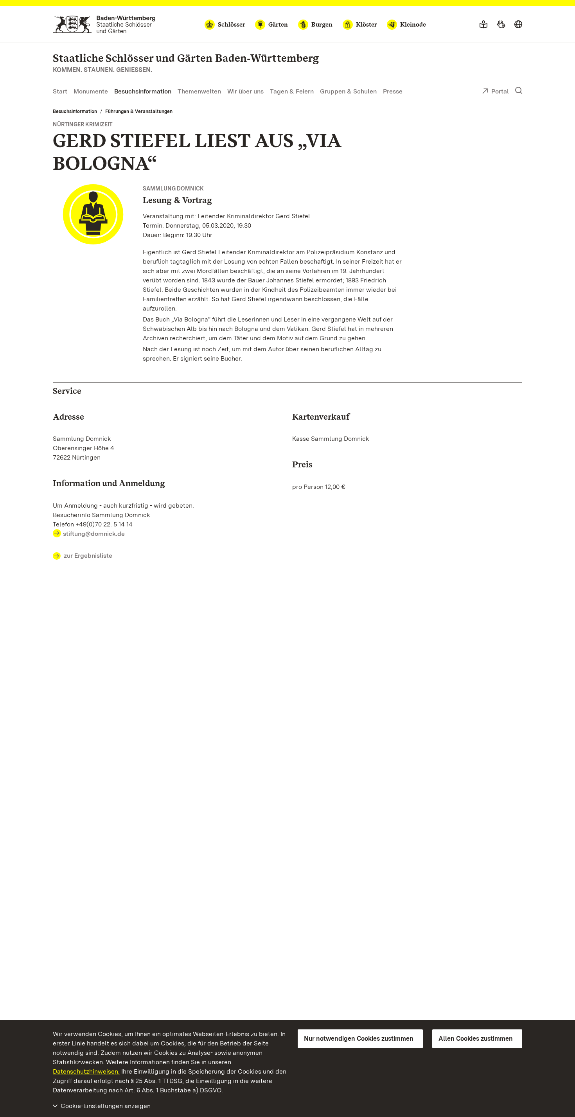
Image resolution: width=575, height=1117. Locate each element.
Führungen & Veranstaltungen (138, 111)
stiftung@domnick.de (94, 533)
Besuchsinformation (142, 91)
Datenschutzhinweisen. (86, 1071)
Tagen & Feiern (292, 91)
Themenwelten (199, 91)
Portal (500, 91)
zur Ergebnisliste (88, 555)
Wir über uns (245, 91)
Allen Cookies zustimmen (475, 1038)
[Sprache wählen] (518, 24)
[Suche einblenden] (518, 91)
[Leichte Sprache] (483, 24)
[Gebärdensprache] (501, 24)
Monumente (91, 91)
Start (60, 91)
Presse (392, 91)
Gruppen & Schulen (348, 91)
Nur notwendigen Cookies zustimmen (358, 1038)
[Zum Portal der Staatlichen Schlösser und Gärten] (104, 24)
